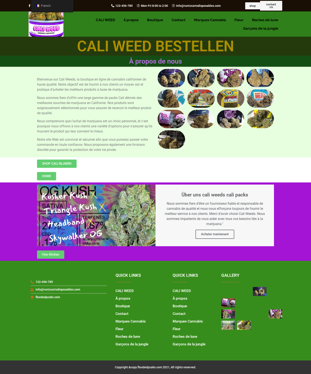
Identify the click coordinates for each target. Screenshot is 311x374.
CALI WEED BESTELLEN (155, 46)
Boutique (155, 20)
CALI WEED (105, 20)
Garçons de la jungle (260, 28)
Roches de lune (265, 20)
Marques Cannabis (210, 20)
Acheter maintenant (215, 234)
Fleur (239, 20)
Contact (179, 20)
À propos (131, 20)
